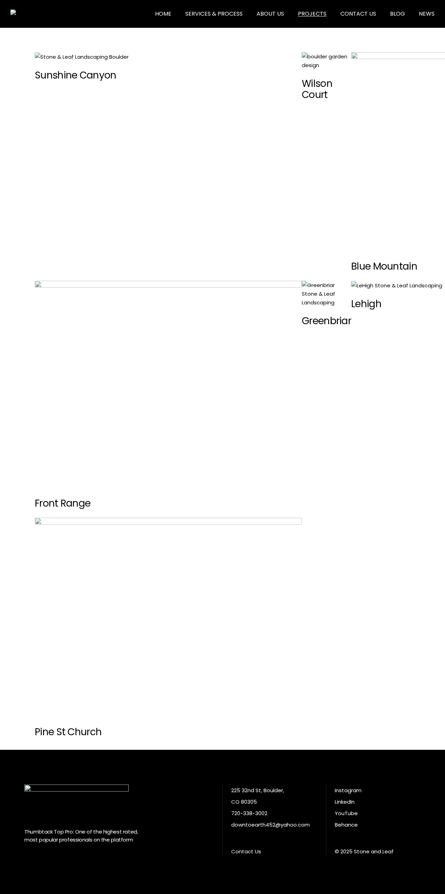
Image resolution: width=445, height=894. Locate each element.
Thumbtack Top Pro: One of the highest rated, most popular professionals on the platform (81, 835)
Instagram (348, 790)
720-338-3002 (249, 813)
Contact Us (246, 851)
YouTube (346, 813)
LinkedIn (345, 801)
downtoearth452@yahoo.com (270, 824)
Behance (346, 824)
